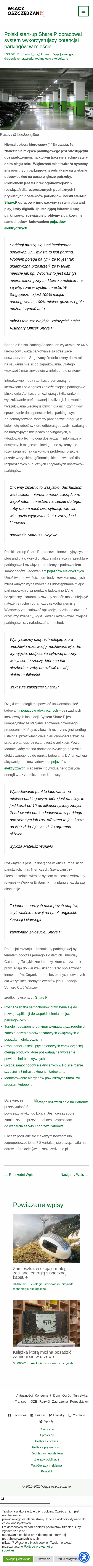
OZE (33, 1401)
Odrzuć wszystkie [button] (67, 1559)
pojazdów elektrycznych (65, 571)
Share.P (10, 202)
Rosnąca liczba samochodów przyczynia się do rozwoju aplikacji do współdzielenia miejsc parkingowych (40, 1013)
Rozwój (44, 1401)
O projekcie (46, 1435)
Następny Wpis (74, 1175)
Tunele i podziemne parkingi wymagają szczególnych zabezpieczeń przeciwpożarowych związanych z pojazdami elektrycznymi (45, 1033)
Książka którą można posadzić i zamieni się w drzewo (43, 1354)
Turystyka (80, 1395)
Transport (21, 1401)
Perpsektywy (79, 1401)
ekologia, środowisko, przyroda (52, 1284)
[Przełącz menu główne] (83, 11)
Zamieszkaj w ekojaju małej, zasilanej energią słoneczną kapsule (39, 1273)
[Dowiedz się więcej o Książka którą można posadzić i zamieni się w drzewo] (46, 1323)
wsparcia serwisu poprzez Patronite (36, 1126)
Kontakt (46, 1471)
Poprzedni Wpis (19, 1175)
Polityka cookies (46, 1441)
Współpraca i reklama (46, 1465)
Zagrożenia (60, 1401)
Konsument (43, 1395)
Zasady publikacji (46, 1459)
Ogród (66, 1395)
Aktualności (24, 1395)
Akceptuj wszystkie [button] (18, 1559)
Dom (56, 1395)
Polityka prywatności (46, 1447)
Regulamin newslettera (46, 1453)
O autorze (47, 1429)
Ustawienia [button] (43, 1559)
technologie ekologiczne (51, 58)
